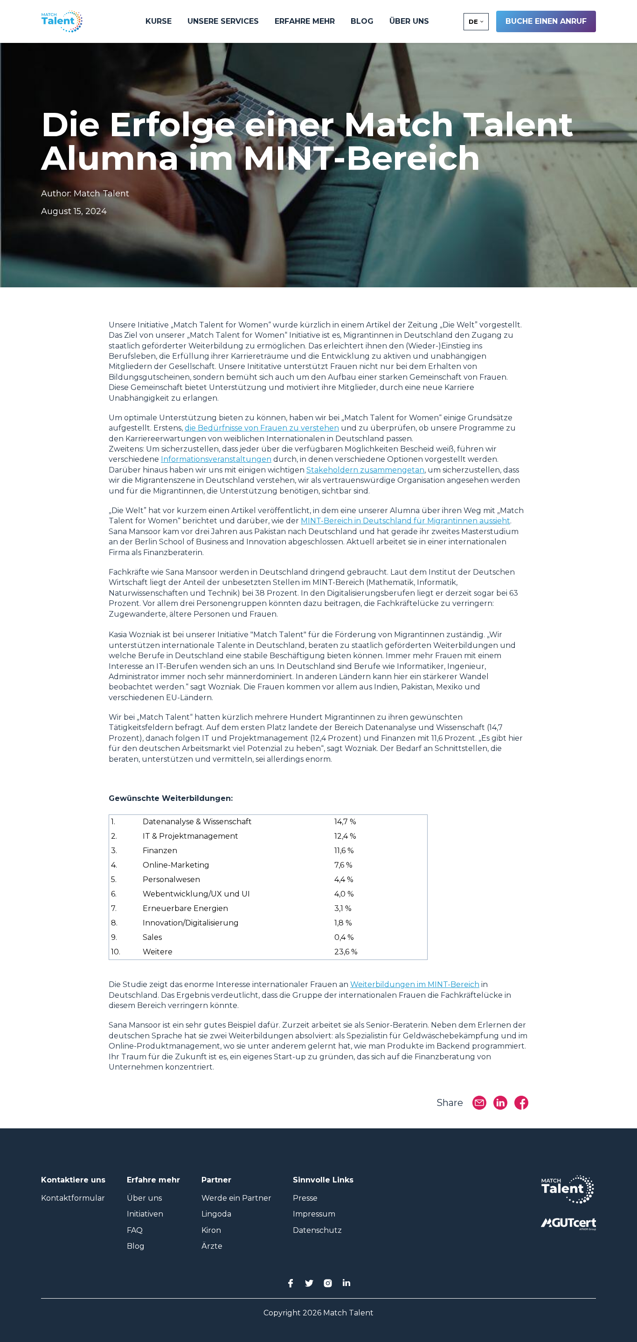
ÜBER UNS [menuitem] (409, 21)
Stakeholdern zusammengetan (365, 470)
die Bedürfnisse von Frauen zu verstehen (262, 428)
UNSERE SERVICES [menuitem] (223, 21)
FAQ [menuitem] (135, 1230)
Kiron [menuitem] (211, 1230)
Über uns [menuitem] (144, 1198)
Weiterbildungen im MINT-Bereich (414, 984)
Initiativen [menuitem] (145, 1214)
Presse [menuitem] (305, 1198)
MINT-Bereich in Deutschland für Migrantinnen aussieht (405, 520)
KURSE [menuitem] (158, 21)
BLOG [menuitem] (362, 21)
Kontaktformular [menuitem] (73, 1198)
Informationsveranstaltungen (216, 459)
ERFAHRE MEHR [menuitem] (305, 21)
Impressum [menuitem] (314, 1214)
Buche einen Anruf (546, 21)
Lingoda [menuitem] (216, 1214)
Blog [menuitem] (136, 1246)
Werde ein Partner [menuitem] (236, 1198)
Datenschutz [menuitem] (317, 1230)
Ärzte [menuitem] (211, 1246)
